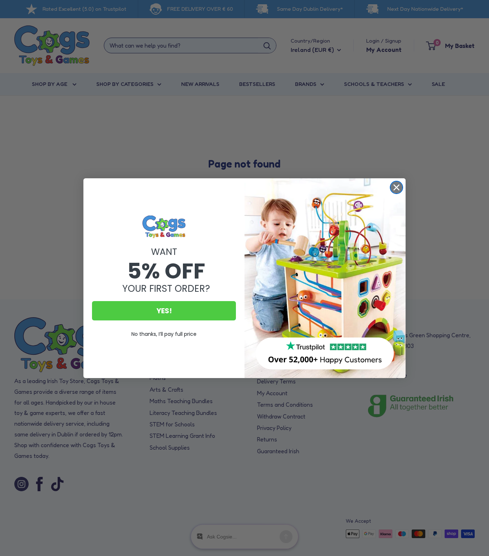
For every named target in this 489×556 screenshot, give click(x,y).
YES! (164, 311)
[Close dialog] (396, 187)
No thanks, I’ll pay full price (164, 334)
